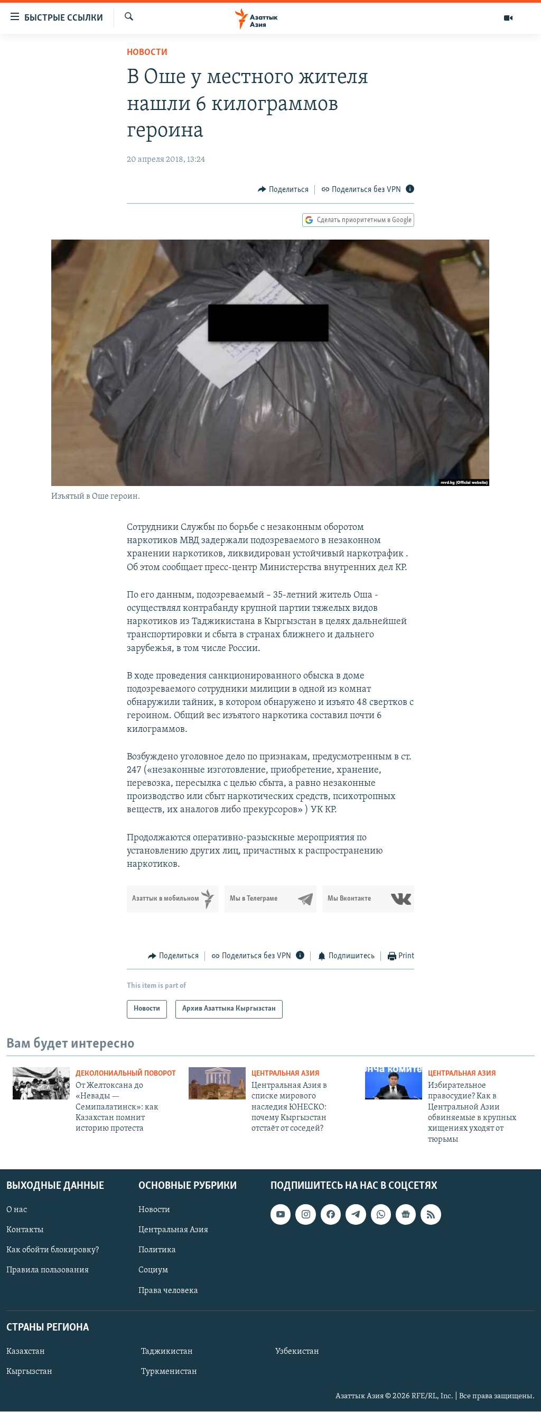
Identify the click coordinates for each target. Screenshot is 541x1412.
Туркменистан (169, 1372)
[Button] (283, 190)
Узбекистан (297, 1351)
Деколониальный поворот (126, 1074)
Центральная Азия (285, 1074)
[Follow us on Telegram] (356, 1215)
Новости (147, 53)
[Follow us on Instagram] (305, 1215)
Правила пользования (47, 1271)
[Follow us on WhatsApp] (381, 1215)
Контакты (24, 1230)
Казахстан (25, 1351)
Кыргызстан (29, 1372)
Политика (157, 1250)
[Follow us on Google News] (406, 1215)
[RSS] (431, 1215)
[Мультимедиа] (508, 18)
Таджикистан (167, 1351)
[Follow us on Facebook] (331, 1215)
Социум (153, 1271)
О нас (16, 1210)
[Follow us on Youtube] (280, 1215)
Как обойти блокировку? (52, 1250)
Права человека (168, 1291)
